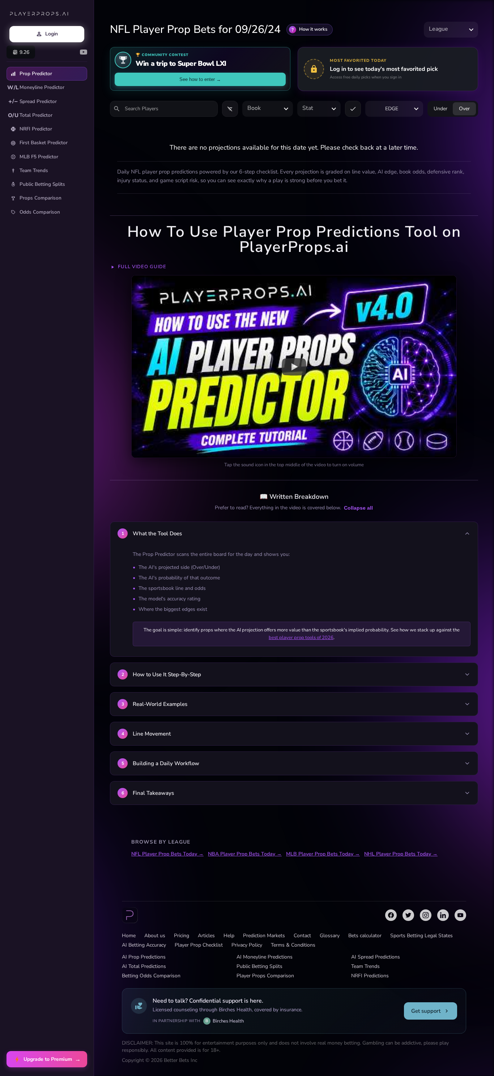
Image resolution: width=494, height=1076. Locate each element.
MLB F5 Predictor (39, 156)
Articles (206, 935)
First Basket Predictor (44, 142)
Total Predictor (30, 115)
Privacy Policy (246, 945)
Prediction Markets (264, 935)
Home (129, 935)
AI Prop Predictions (144, 956)
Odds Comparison (40, 212)
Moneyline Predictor (35, 87)
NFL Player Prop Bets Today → (167, 853)
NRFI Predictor (36, 128)
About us (154, 935)
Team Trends (34, 170)
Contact (302, 935)
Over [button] (464, 108)
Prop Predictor (36, 73)
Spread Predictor (32, 101)
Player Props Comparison (265, 975)
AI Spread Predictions (375, 956)
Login (51, 33)
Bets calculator (365, 935)
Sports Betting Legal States (421, 935)
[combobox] (451, 29)
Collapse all (358, 508)
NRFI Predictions (370, 975)
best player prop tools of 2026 (301, 637)
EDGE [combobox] (391, 108)
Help (228, 935)
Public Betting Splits (42, 184)
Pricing (181, 935)
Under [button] (440, 108)
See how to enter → (200, 79)
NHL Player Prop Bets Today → (401, 853)
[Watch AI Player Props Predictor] (294, 366)
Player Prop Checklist (199, 945)
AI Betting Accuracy (144, 945)
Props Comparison (40, 197)
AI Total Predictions (144, 966)
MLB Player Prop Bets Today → (323, 853)
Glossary (330, 935)
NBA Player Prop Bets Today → (245, 853)
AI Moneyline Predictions (265, 956)
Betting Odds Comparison (151, 975)
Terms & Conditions (293, 945)
